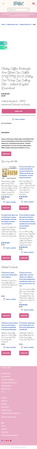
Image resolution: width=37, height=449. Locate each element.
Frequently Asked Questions (10, 413)
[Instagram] (4, 440)
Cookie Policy (5, 376)
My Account (5, 407)
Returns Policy (6, 389)
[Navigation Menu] (3, 3)
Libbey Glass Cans (12, 24)
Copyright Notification (9, 383)
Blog (2, 423)
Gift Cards (4, 432)
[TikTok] (10, 440)
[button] (5, 94)
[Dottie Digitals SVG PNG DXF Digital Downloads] (18, 3)
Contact (4, 398)
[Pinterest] (8, 440)
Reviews (4, 404)
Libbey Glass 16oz (25, 24)
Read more (6, 154)
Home (3, 24)
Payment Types (6, 410)
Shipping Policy (6, 386)
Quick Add (6, 208)
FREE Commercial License (9, 435)
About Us (4, 401)
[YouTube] (6, 440)
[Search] (27, 10)
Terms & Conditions (7, 379)
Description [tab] (5, 132)
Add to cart (19, 111)
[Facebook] (2, 440)
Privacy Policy (6, 373)
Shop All (4, 429)
